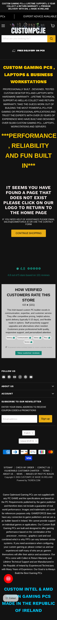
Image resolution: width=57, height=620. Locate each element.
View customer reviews (28, 353)
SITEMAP (8, 467)
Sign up (45, 418)
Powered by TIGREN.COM (28, 480)
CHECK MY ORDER (25, 467)
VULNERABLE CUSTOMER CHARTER (21, 471)
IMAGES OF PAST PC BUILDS (40, 474)
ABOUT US (8, 474)
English (27, 433)
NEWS (19, 474)
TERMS (46, 471)
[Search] (51, 38)
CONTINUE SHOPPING (28, 233)
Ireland (27, 441)
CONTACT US (43, 467)
